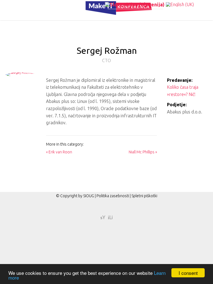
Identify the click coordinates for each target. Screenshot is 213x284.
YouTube (103, 216)
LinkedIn (110, 216)
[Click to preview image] (21, 77)
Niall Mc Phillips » (143, 152)
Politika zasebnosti (113, 196)
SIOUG (88, 196)
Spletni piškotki (144, 196)
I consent (188, 272)
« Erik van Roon (59, 152)
